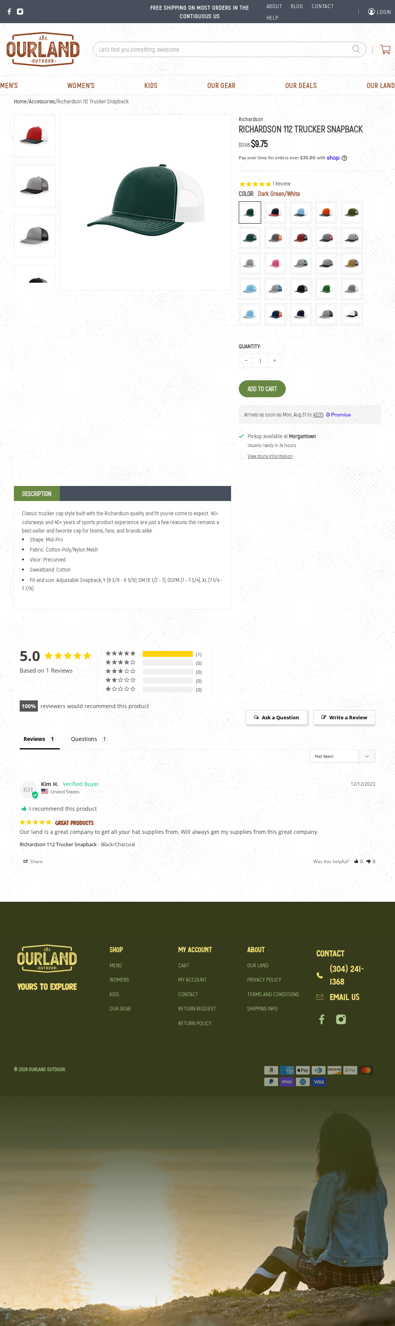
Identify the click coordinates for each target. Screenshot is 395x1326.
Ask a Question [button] (280, 717)
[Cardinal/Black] (301, 238)
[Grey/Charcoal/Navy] (352, 238)
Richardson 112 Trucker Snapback (58, 844)
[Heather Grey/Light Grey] (352, 289)
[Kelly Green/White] (326, 289)
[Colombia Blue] (250, 289)
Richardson (251, 118)
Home (20, 101)
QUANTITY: (250, 345)
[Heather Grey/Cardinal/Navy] (326, 238)
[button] (358, 861)
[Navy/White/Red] (275, 212)
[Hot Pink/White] (275, 263)
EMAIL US (345, 997)
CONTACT (323, 5)
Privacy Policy (264, 979)
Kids (151, 85)
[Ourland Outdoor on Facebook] (9, 11)
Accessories (42, 101)
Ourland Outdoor (47, 1069)
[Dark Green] (250, 238)
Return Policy (194, 1022)
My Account (192, 979)
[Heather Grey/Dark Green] (301, 263)
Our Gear (222, 85)
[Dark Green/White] (250, 212)
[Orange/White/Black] (326, 212)
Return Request (197, 1008)
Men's (9, 85)
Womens (119, 979)
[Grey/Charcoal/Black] (326, 263)
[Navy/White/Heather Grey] (301, 314)
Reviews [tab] (34, 738)
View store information (270, 456)
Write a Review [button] (348, 717)
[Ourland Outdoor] (42, 49)
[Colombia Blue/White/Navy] (301, 212)
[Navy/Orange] (275, 314)
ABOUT (274, 5)
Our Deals (301, 85)
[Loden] (352, 212)
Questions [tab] (84, 738)
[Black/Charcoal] (301, 289)
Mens (116, 965)
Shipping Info (262, 1008)
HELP (273, 17)
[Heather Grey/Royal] (275, 289)
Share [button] (36, 861)
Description (36, 493)
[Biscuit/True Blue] (352, 263)
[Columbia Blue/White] (250, 314)
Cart (183, 965)
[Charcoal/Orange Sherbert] (275, 238)
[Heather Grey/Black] (326, 314)
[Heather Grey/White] (250, 263)
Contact (188, 993)
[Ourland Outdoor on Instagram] (20, 11)
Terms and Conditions (273, 993)
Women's (81, 85)
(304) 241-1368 (347, 975)
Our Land (381, 85)
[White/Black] (352, 314)
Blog (297, 5)
